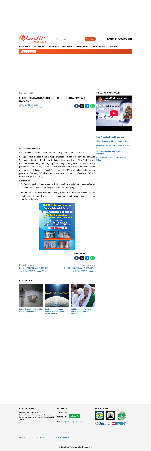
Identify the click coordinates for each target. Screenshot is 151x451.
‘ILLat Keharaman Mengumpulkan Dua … (113, 141)
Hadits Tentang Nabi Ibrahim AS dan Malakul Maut (30, 310)
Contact (22, 437)
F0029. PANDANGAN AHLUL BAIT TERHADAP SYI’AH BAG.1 (79, 267)
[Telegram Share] (87, 106)
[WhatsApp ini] (92, 106)
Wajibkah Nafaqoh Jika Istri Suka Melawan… (109, 152)
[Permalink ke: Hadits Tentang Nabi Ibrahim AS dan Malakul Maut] (31, 295)
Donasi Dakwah (62, 437)
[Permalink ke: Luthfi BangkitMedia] (21, 105)
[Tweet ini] (81, 106)
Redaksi (40, 437)
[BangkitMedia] (32, 38)
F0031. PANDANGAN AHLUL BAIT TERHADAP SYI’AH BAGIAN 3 (34, 267)
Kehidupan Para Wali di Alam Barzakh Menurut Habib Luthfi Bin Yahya (82, 311)
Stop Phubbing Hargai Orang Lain (110, 137)
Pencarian (90, 38)
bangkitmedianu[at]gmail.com (73, 422)
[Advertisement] (75, 16)
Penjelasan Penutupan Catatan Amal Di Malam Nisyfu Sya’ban (54, 311)
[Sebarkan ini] (76, 106)
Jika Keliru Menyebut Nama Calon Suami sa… (113, 146)
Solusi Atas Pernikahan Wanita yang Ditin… (111, 159)
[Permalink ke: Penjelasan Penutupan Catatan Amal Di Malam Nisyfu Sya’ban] (57, 295)
